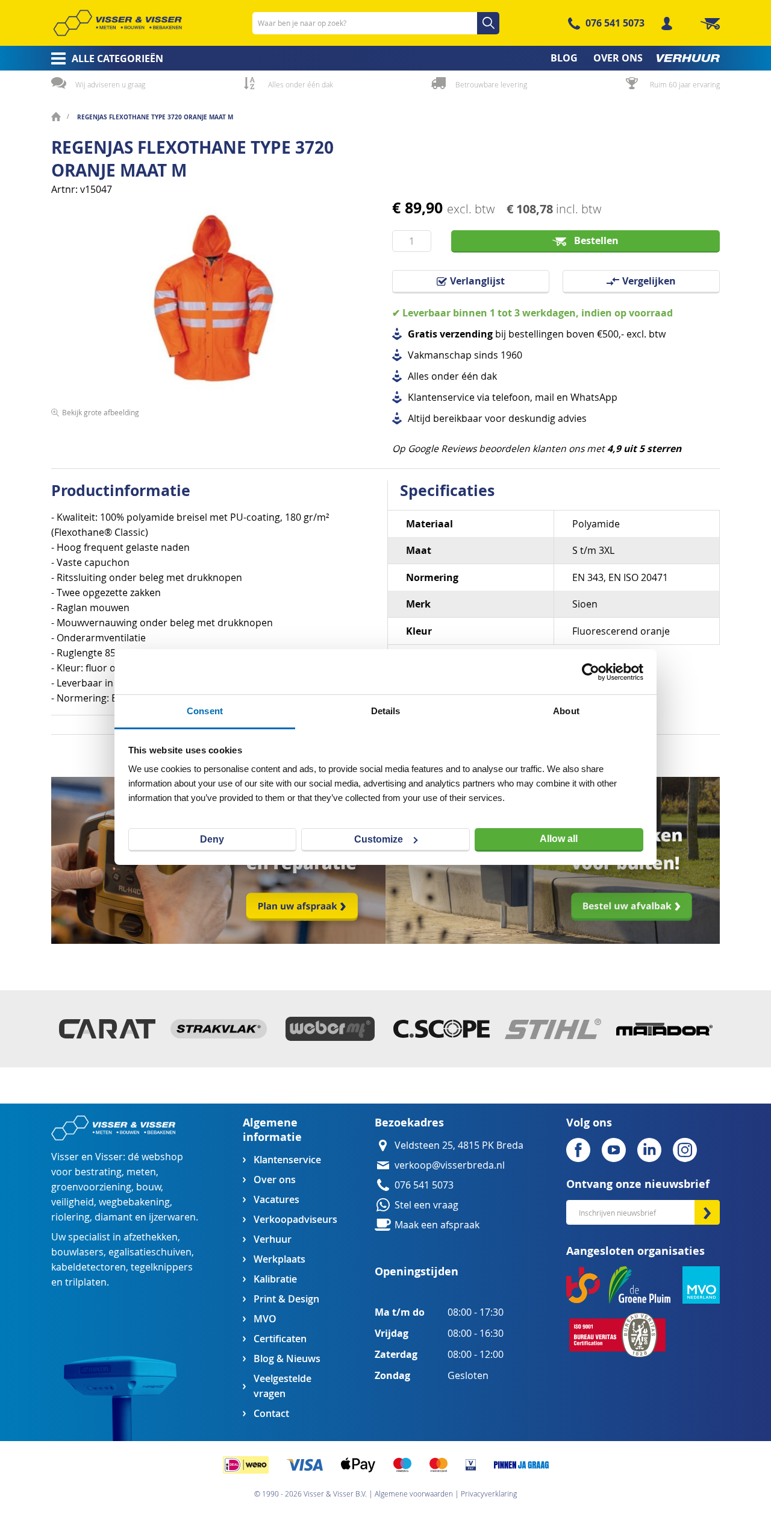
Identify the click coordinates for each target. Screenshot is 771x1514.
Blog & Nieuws (287, 1358)
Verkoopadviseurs (295, 1219)
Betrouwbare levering (491, 84)
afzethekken (150, 1237)
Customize (378, 839)
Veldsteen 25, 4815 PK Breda (459, 1145)
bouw (148, 1187)
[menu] (385, 58)
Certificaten (280, 1339)
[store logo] (117, 23)
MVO (265, 1319)
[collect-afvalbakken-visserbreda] (553, 940)
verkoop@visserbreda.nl (450, 1165)
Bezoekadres (409, 1122)
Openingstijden (416, 1271)
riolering (70, 1217)
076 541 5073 (615, 23)
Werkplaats (279, 1259)
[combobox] (375, 23)
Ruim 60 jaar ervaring (685, 84)
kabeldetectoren (88, 1267)
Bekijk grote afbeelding (100, 412)
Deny (212, 839)
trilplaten (86, 1282)
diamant (114, 1217)
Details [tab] (386, 711)
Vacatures (276, 1199)
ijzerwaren (172, 1217)
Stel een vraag (426, 1205)
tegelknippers (162, 1267)
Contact (271, 1413)
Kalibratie (275, 1279)
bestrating (98, 1172)
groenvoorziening (91, 1187)
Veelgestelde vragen (282, 1386)
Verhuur (273, 1239)
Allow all (559, 839)
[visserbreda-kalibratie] (218, 940)
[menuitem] (103, 58)
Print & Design (286, 1299)
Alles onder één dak (300, 84)
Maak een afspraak (437, 1225)
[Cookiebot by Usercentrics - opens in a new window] (590, 672)
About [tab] (566, 711)
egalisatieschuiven (150, 1252)
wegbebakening (134, 1202)
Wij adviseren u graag (110, 84)
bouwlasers (77, 1252)
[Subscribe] (707, 1212)
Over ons (275, 1179)
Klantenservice (287, 1160)
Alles (418, 376)
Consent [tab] (205, 711)
